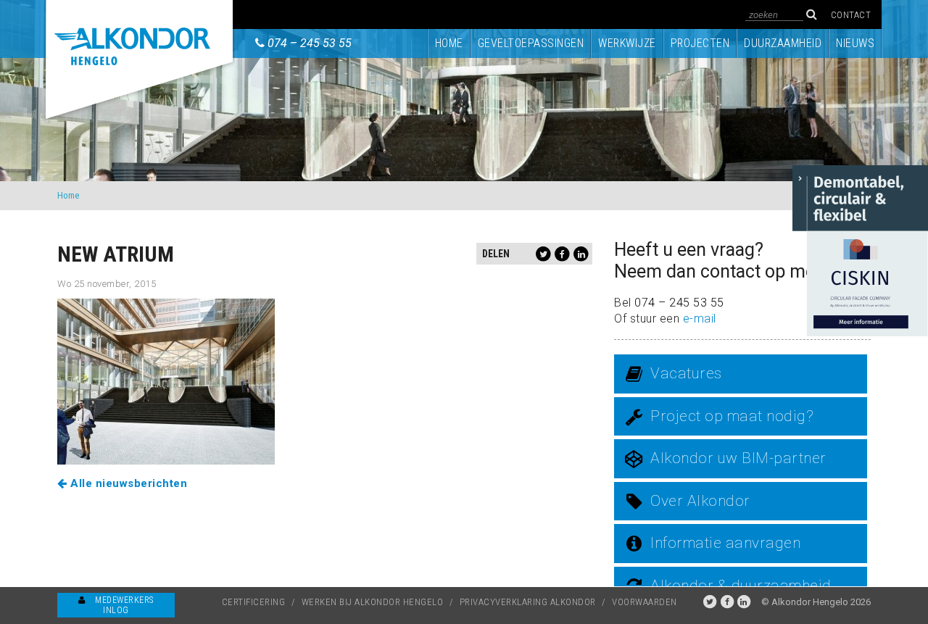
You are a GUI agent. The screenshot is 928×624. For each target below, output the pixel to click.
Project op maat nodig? (731, 416)
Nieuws (855, 43)
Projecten (700, 43)
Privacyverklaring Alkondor (528, 601)
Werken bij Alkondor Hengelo (373, 601)
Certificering (254, 601)
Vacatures (686, 373)
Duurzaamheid (782, 43)
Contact (851, 14)
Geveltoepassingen (531, 43)
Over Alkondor (700, 500)
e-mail (699, 318)
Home (449, 43)
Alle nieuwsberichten (127, 483)
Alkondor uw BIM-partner (738, 458)
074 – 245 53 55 (310, 43)
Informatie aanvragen (725, 543)
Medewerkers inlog (123, 605)
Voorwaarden (644, 601)
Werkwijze (627, 43)
